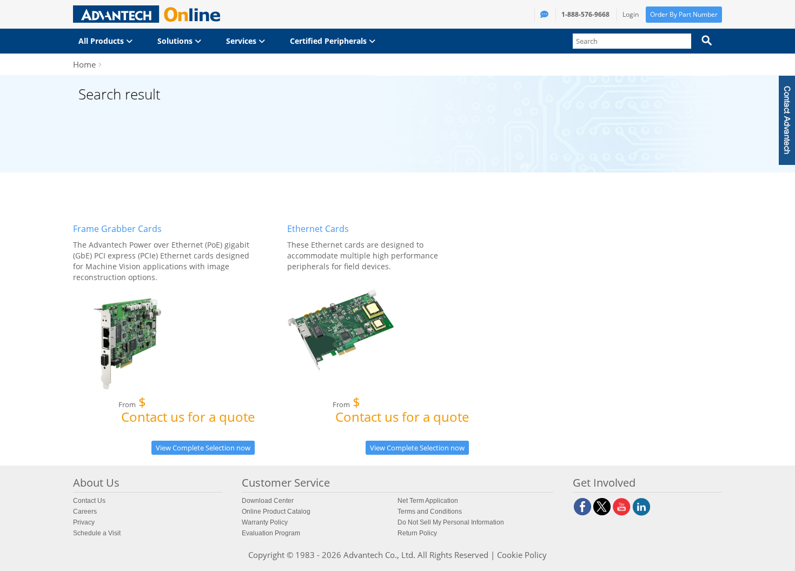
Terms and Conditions (430, 511)
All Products (102, 41)
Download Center (268, 500)
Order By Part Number (684, 14)
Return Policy (417, 533)
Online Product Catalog (276, 511)
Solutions (176, 41)
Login (630, 14)
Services (242, 41)
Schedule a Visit (97, 533)
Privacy (84, 522)
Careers (85, 511)
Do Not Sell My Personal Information (451, 522)
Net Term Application (428, 500)
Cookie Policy (522, 554)
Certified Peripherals (329, 41)
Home (84, 64)
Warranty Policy (265, 522)
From (186, 412)
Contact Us (89, 500)
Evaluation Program (271, 533)
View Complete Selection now (203, 448)
